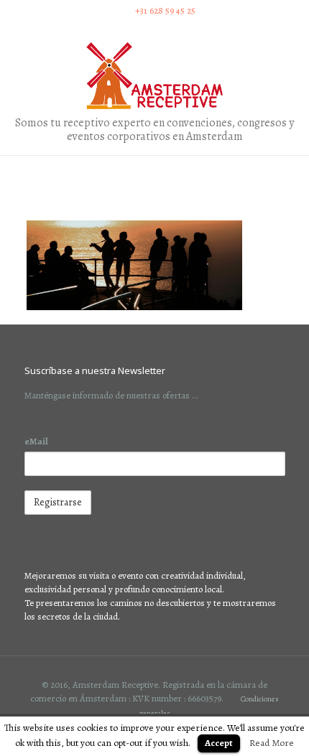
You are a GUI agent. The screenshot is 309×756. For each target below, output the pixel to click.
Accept (219, 743)
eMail (36, 441)
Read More (271, 743)
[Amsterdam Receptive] (154, 75)
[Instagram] (154, 27)
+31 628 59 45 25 (165, 10)
